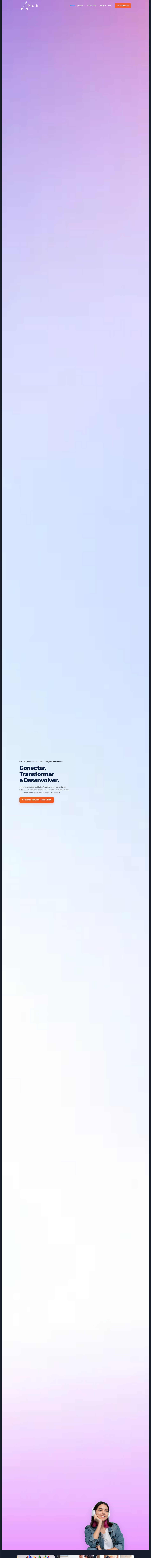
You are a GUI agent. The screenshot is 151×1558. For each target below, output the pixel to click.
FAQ (109, 6)
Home (72, 6)
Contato (102, 6)
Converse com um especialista (36, 800)
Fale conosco (123, 6)
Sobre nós (91, 6)
